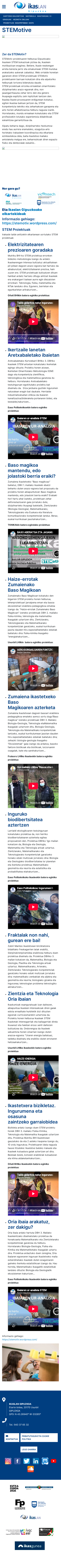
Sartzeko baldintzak (13, 16)
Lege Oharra (29, 1449)
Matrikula (31, 16)
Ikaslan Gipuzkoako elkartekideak (22, 212)
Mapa (31, 23)
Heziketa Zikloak (21, 19)
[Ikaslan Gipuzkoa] (30, 7)
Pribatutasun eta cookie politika (35, 1437)
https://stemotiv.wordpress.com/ (29, 223)
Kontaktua (12, 1439)
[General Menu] (4, 7)
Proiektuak (9, 23)
